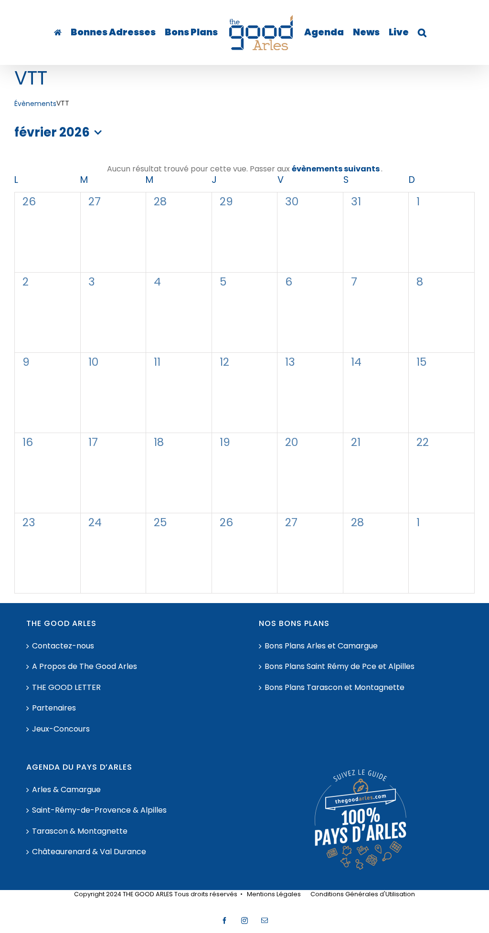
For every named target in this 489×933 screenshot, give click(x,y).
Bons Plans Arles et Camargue (321, 646)
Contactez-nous (63, 646)
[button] (422, 32)
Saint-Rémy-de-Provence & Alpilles (99, 810)
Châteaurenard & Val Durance (89, 852)
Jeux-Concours (61, 729)
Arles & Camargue (66, 790)
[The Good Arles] (58, 32)
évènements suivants (336, 168)
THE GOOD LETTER (66, 687)
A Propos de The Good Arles (84, 666)
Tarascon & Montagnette (80, 831)
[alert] (244, 169)
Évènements (35, 103)
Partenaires (54, 708)
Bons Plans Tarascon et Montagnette (334, 687)
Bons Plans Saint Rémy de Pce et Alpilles (340, 666)
